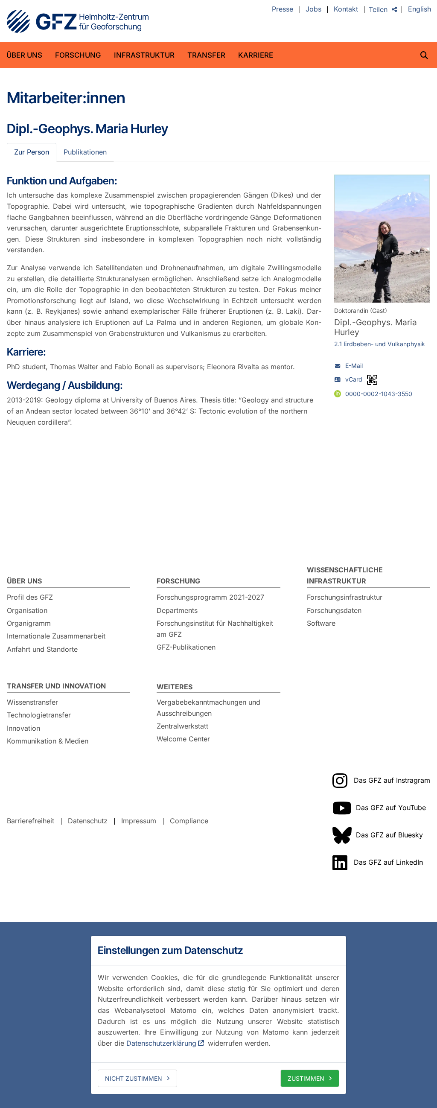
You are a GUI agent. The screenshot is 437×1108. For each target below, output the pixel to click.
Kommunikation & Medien (47, 741)
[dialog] (218, 1015)
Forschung (78, 55)
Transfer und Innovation (56, 686)
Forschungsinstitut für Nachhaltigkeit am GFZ (215, 629)
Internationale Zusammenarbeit (56, 636)
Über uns (24, 55)
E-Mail (354, 365)
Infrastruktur (144, 55)
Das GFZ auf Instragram (392, 780)
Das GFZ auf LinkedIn (388, 862)
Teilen (378, 9)
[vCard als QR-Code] (372, 380)
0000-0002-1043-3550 (378, 393)
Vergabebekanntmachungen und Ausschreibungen (208, 707)
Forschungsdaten (334, 610)
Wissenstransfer (32, 702)
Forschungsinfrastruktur (344, 597)
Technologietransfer (39, 715)
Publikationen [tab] (85, 152)
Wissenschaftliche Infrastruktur (345, 575)
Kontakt (346, 9)
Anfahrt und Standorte (42, 649)
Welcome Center (183, 739)
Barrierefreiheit (30, 820)
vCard (353, 379)
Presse (282, 9)
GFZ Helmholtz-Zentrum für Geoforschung (77, 21)
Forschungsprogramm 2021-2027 (210, 597)
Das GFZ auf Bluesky (389, 835)
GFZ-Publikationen (186, 647)
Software (321, 623)
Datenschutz (88, 820)
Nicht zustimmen (133, 1078)
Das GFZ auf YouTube (391, 807)
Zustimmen (306, 1078)
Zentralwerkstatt (182, 726)
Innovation (23, 728)
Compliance (189, 820)
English (419, 9)
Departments (177, 610)
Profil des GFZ (30, 597)
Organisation (27, 610)
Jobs (313, 9)
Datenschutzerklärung (161, 1043)
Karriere (255, 55)
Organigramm (29, 623)
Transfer (206, 55)
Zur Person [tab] (31, 152)
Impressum (138, 820)
